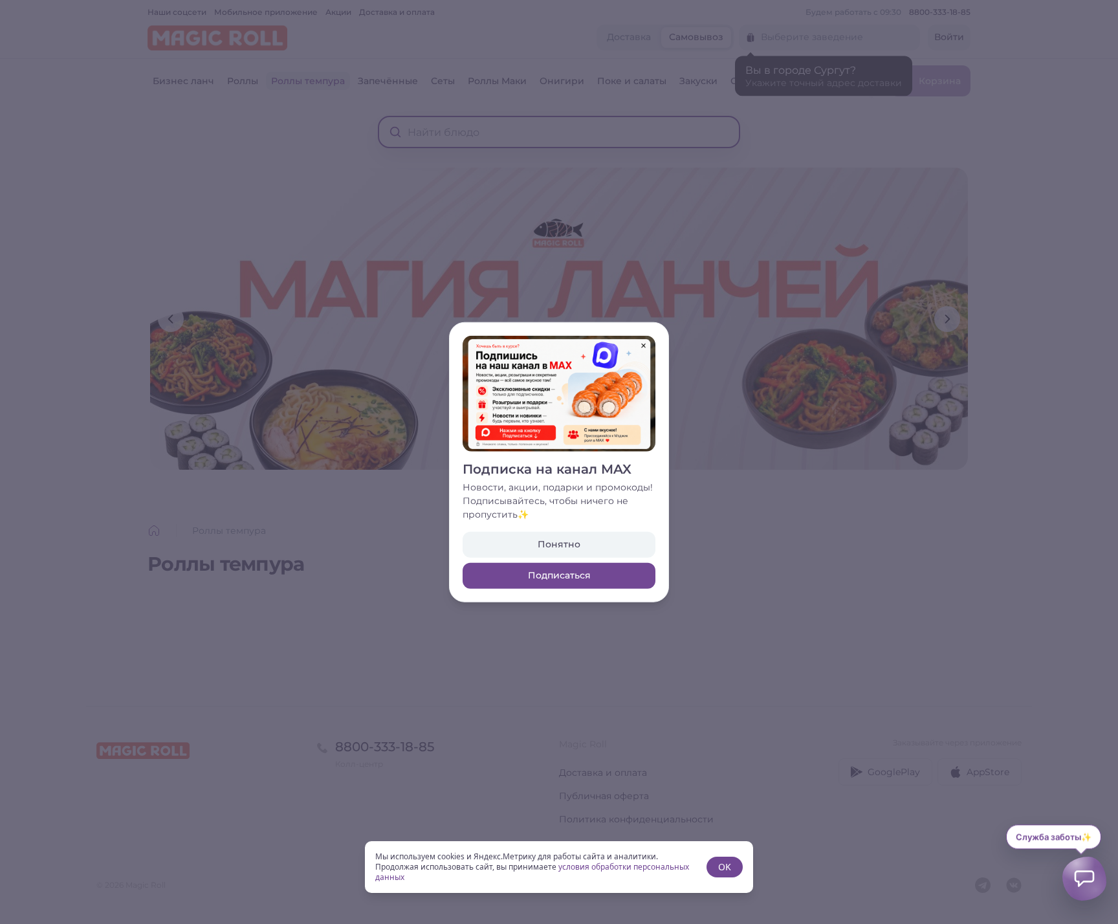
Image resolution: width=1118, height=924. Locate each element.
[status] (559, 867)
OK (724, 867)
